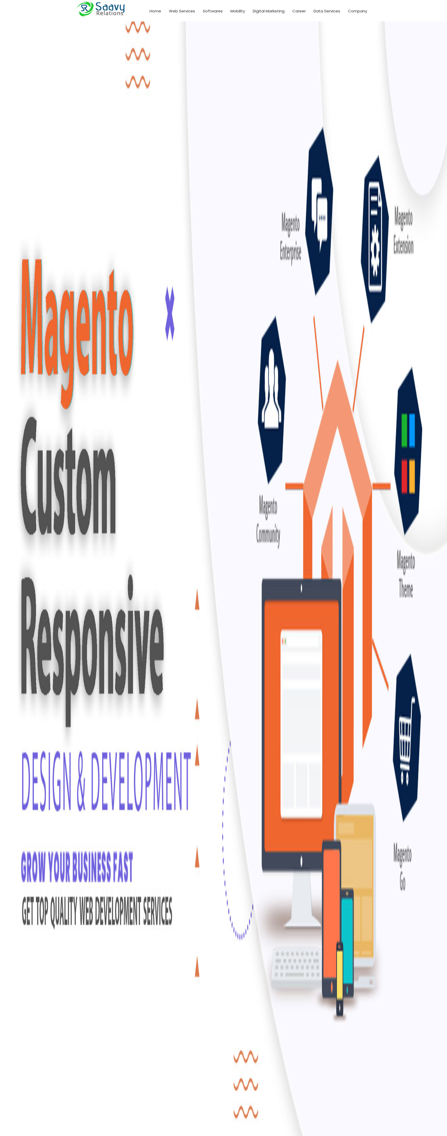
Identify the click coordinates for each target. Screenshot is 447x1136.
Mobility (237, 11)
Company (357, 11)
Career (299, 11)
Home (155, 11)
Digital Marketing (269, 11)
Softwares (213, 11)
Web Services (182, 11)
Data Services (327, 11)
